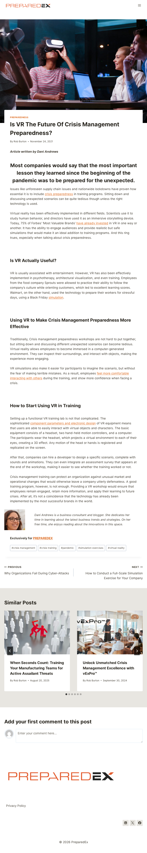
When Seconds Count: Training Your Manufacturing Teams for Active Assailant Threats (37, 668)
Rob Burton (20, 141)
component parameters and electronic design (63, 423)
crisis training (48, 547)
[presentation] (37, 632)
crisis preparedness (59, 194)
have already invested (92, 223)
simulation (56, 297)
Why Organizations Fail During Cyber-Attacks (36, 570)
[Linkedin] (126, 823)
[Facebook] (140, 823)
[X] (133, 823)
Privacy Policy (16, 806)
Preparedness (19, 117)
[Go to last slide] (10, 651)
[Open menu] (139, 5)
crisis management (23, 547)
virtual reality (116, 547)
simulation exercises (90, 547)
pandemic (67, 547)
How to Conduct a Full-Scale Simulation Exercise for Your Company (114, 573)
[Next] (137, 651)
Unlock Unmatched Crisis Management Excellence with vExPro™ (108, 668)
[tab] (66, 694)
